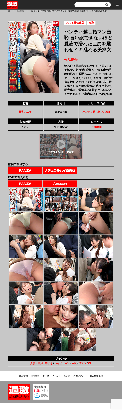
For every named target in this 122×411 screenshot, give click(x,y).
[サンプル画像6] (96, 223)
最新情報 (23, 376)
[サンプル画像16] (26, 316)
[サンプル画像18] (96, 316)
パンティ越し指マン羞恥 (97, 111)
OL (90, 363)
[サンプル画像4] (26, 223)
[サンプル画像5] (61, 223)
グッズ (46, 376)
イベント (56, 376)
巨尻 (74, 363)
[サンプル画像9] (96, 246)
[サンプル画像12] (96, 269)
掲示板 (67, 376)
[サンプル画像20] (78, 339)
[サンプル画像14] (61, 293)
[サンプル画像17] (61, 316)
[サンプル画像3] (96, 199)
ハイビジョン (62, 363)
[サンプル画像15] (96, 293)
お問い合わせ (80, 376)
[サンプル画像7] (26, 246)
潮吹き (49, 363)
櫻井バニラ (25, 111)
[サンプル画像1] (26, 199)
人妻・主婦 (36, 363)
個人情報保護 (96, 376)
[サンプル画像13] (26, 293)
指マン (82, 363)
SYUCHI (97, 127)
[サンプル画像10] (26, 269)
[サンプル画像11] (61, 269)
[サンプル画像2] (61, 199)
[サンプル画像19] (44, 339)
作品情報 (35, 376)
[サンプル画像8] (61, 246)
